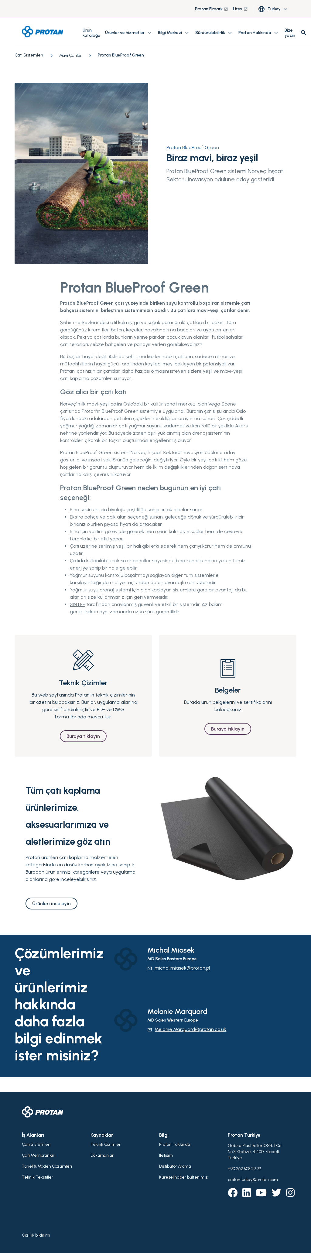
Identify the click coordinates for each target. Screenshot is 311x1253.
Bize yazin (290, 33)
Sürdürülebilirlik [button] (214, 32)
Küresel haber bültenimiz (183, 1177)
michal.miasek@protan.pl (178, 968)
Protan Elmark (211, 9)
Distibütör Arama (175, 1166)
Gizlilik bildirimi (36, 1235)
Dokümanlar (102, 1155)
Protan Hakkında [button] (259, 32)
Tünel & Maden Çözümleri (47, 1166)
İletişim (166, 1155)
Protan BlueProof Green (192, 147)
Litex (240, 9)
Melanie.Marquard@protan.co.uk (186, 1029)
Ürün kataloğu (91, 33)
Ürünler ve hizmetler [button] (129, 32)
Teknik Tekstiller (37, 1177)
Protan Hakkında (174, 1144)
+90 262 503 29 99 (244, 1168)
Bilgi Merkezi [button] (174, 32)
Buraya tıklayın (83, 736)
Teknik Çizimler (106, 1144)
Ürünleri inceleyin (51, 903)
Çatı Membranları (38, 1155)
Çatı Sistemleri (36, 1144)
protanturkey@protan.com (253, 1179)
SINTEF (77, 604)
